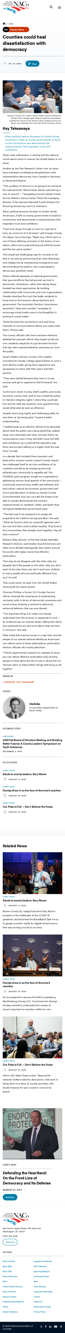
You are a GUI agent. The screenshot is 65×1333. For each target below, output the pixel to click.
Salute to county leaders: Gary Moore (25, 774)
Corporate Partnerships (43, 1291)
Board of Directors (10, 1276)
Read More (10, 1197)
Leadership (9, 681)
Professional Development (13, 1301)
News (11, 23)
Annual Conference (10, 1311)
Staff (4, 1281)
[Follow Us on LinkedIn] (50, 1326)
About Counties (9, 1261)
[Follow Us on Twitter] (41, 1326)
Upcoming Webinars (42, 1271)
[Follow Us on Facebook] (45, 1326)
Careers (37, 1296)
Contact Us (10, 1241)
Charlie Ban (34, 704)
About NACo (7, 1266)
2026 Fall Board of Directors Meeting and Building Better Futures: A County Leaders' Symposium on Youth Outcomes (32, 743)
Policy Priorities (9, 1291)
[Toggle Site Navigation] (59, 8)
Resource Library (9, 1296)
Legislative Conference (43, 1261)
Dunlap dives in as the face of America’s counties (32, 790)
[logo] (16, 12)
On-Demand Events (41, 1276)
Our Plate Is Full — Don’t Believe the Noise (28, 806)
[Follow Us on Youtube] (55, 1326)
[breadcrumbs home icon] (4, 23)
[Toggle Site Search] (51, 8)
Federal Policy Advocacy (13, 1286)
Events (5, 1306)
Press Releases (40, 1286)
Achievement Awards (42, 1306)
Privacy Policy (40, 1311)
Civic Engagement (25, 681)
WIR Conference (40, 1266)
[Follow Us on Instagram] (61, 1326)
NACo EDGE (7, 1271)
